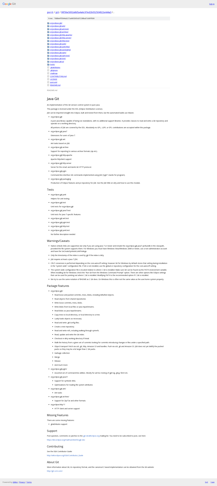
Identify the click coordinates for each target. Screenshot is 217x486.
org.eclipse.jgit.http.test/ (59, 41)
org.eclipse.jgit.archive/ (59, 32)
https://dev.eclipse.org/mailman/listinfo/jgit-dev (66, 440)
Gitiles (15, 482)
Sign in (211, 4)
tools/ (52, 64)
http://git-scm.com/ (55, 471)
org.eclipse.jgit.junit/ (58, 44)
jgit (57, 12)
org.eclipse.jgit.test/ (58, 58)
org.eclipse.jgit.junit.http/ (60, 46)
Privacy (22, 482)
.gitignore (54, 70)
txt (206, 482)
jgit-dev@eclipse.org (91, 436)
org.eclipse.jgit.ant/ (57, 26)
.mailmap (54, 73)
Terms (29, 482)
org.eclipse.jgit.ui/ (57, 61)
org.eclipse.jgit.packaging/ (60, 49)
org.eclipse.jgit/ (56, 23)
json (212, 482)
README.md (55, 85)
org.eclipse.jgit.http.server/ (60, 38)
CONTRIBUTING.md (58, 76)
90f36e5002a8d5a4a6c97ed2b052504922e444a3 (86, 12)
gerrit (50, 12)
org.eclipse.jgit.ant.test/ (59, 29)
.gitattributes (55, 67)
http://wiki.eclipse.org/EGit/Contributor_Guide (65, 455)
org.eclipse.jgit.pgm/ (58, 52)
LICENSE (53, 79)
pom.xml (53, 82)
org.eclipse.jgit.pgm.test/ (60, 55)
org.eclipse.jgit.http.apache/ (61, 35)
